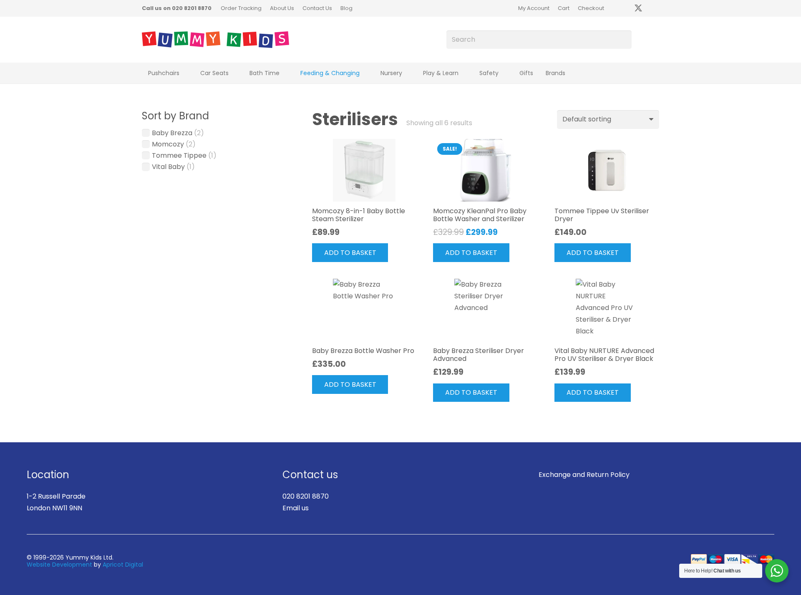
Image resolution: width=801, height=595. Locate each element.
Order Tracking (241, 8)
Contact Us (317, 8)
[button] (185, 73)
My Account (533, 8)
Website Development (59, 564)
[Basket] (645, 40)
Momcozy (168, 144)
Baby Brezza (172, 133)
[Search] (622, 39)
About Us (282, 8)
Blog (346, 8)
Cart (563, 8)
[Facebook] (621, 8)
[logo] (215, 39)
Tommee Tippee (179, 155)
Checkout (591, 8)
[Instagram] (655, 8)
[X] (638, 8)
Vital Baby (168, 166)
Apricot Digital (123, 564)
